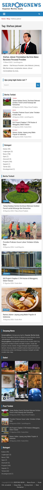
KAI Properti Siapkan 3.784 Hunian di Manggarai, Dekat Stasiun (24, 123)
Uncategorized (7, 169)
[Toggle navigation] (4, 14)
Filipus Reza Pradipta (31, 107)
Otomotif (6, 159)
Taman (14, 98)
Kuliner (14, 130)
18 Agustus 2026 (17, 137)
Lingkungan (6, 151)
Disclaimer (20, 487)
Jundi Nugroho (18, 62)
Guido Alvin (27, 127)
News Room (31, 482)
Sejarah (5, 164)
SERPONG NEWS (19, 482)
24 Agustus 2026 (17, 107)
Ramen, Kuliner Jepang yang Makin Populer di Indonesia (23, 133)
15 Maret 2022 (7, 62)
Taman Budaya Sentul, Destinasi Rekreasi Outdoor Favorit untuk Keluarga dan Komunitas (26, 103)
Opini (4, 156)
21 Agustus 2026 (17, 127)
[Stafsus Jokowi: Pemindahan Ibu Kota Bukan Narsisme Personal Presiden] (21, 42)
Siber (37, 485)
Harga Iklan (17, 485)
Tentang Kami (28, 485)
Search (38, 85)
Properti (15, 120)
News (5, 52)
